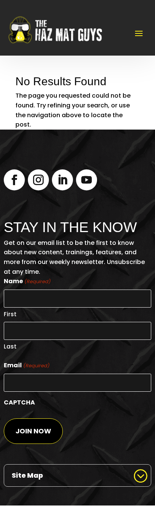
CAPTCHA (19, 402)
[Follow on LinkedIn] (62, 179)
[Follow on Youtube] (86, 179)
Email (26, 365)
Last (10, 346)
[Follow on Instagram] (38, 179)
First (10, 314)
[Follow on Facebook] (14, 179)
